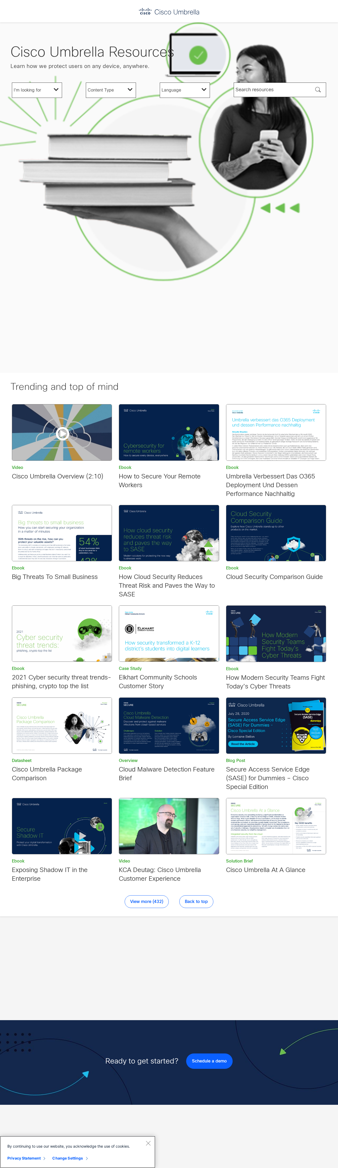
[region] (77, 1152)
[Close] (148, 1143)
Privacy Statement (24, 1158)
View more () (146, 902)
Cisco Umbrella (169, 11)
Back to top (196, 902)
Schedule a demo (209, 1061)
